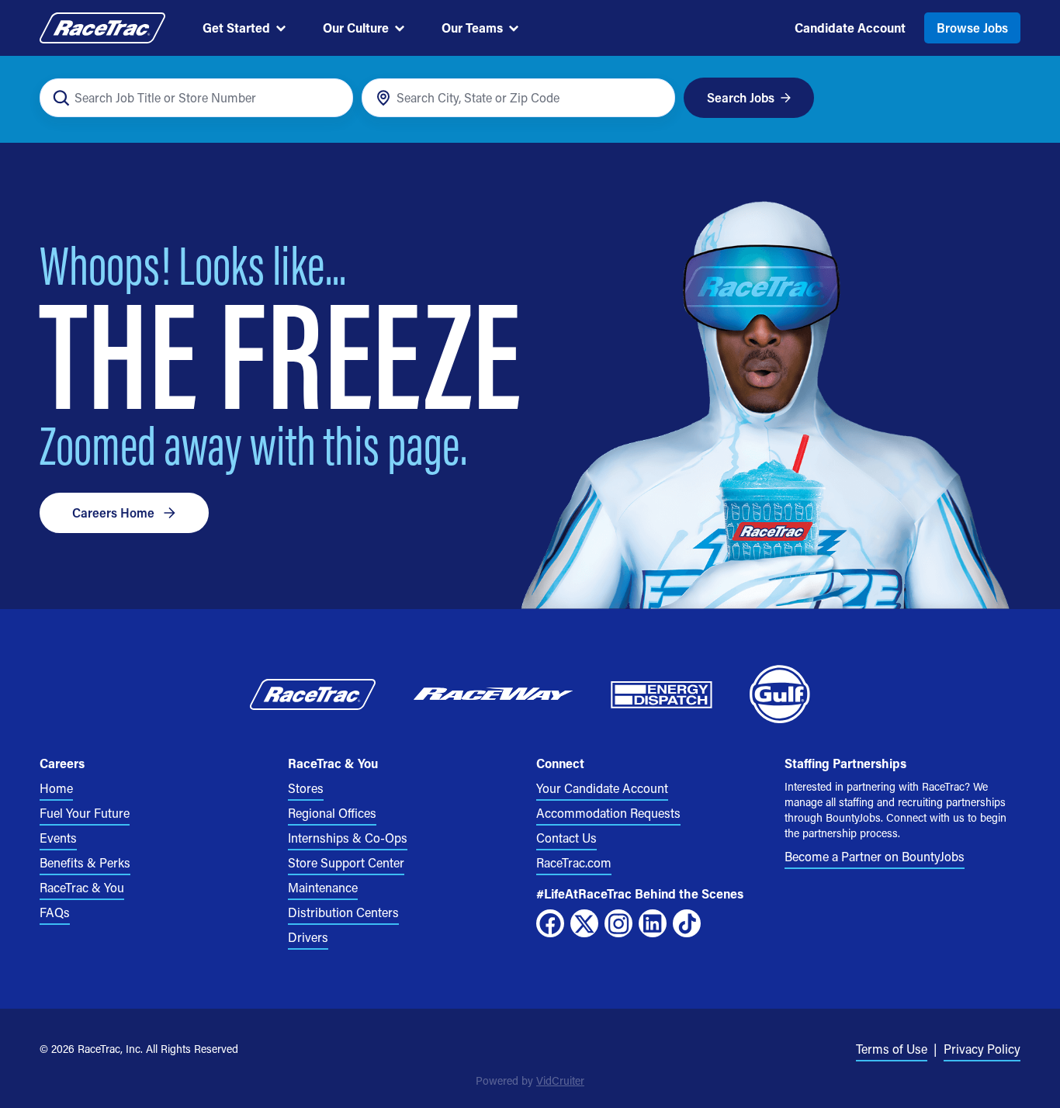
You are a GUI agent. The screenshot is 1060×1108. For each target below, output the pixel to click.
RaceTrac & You (82, 887)
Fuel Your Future (85, 813)
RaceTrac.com (573, 862)
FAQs (55, 912)
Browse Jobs (972, 27)
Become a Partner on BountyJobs (875, 856)
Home (56, 788)
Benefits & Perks (85, 862)
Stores (306, 788)
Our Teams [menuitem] (472, 27)
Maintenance (323, 887)
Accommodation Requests (608, 813)
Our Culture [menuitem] (356, 27)
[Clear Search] (332, 98)
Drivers (308, 937)
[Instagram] (618, 923)
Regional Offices (332, 813)
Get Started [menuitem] (236, 27)
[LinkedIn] (653, 923)
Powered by (530, 1080)
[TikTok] (687, 923)
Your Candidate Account (602, 788)
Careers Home (113, 512)
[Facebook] (550, 923)
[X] (584, 923)
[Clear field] (654, 98)
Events (58, 837)
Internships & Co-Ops (347, 837)
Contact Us (566, 837)
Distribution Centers (343, 912)
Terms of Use (891, 1048)
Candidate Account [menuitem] (850, 27)
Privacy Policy (982, 1048)
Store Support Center (346, 862)
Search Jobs (740, 97)
